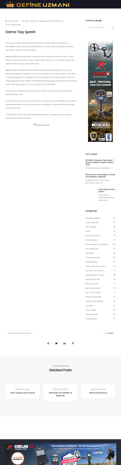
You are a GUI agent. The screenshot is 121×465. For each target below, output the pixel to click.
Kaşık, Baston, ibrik (93, 279)
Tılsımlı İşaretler (92, 314)
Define (88, 231)
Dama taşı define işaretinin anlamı (19, 333)
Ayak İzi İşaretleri (92, 222)
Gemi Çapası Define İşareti (22, 393)
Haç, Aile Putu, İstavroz (95, 271)
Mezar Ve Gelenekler (94, 297)
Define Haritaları (92, 240)
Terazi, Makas (91, 310)
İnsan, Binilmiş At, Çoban (95, 275)
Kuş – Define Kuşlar (93, 292)
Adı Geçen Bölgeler (93, 218)
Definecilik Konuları (93, 257)
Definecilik (89, 253)
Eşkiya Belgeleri (91, 262)
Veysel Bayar (16, 25)
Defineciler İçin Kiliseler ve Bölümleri (60, 394)
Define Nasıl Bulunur (98, 393)
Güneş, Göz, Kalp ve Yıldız (95, 266)
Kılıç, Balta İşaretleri (93, 288)
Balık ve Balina (91, 227)
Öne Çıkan (89, 306)
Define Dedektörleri (93, 236)
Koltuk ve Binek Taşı (55, 21)
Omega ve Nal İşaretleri (95, 301)
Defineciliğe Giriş (92, 249)
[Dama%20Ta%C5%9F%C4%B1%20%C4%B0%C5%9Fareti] (48, 343)
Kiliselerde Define (92, 284)
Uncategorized (91, 319)
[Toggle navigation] (115, 4)
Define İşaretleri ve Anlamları (36, 21)
